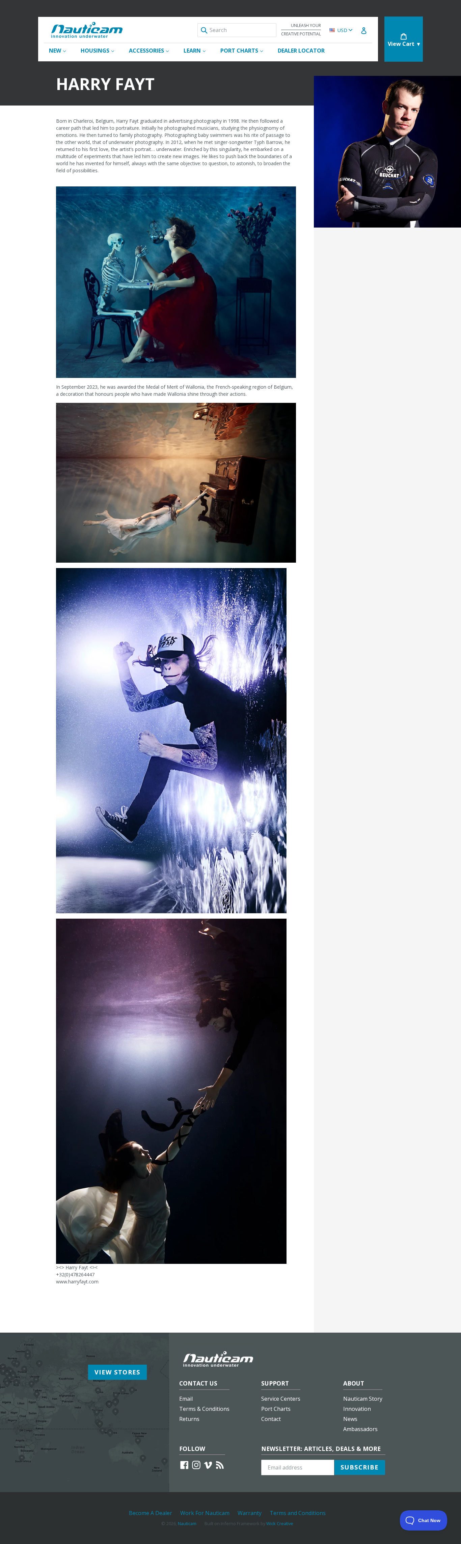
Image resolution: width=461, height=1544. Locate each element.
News (350, 1419)
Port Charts (276, 1409)
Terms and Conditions (298, 1513)
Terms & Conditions (204, 1409)
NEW (61, 50)
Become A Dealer (150, 1513)
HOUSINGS (101, 50)
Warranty (250, 1513)
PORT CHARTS (245, 50)
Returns (189, 1419)
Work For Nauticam (204, 1513)
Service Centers (280, 1398)
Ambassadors (360, 1429)
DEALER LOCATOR (301, 50)
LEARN (198, 50)
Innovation (357, 1409)
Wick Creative (279, 1523)
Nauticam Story (362, 1398)
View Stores (117, 1372)
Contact (271, 1419)
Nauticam (187, 1523)
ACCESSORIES (152, 50)
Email (186, 1398)
